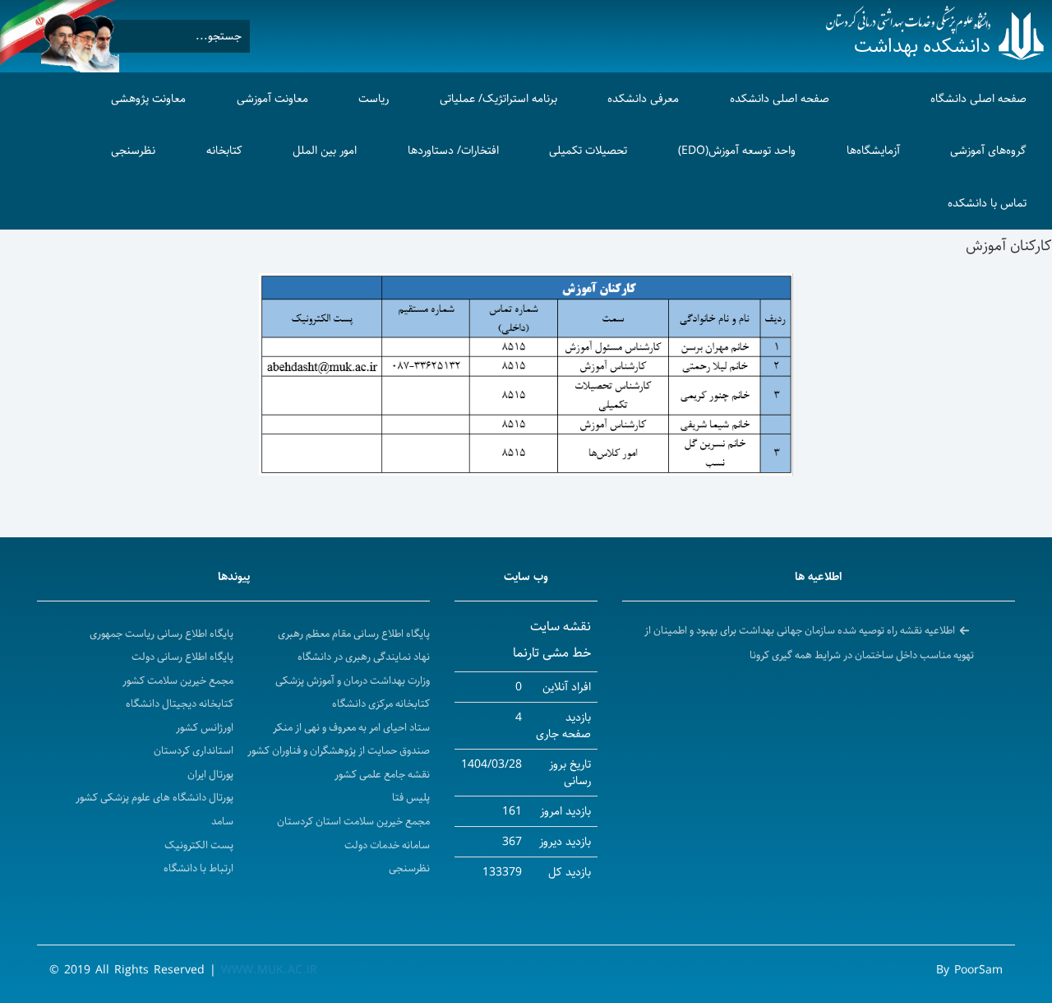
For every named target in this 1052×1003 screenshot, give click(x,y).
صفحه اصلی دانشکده (779, 99)
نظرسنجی (133, 151)
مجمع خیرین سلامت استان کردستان (353, 821)
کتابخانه (224, 151)
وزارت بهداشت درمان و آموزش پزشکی (352, 681)
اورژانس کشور (204, 728)
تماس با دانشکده (987, 203)
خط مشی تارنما (552, 653)
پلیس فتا (411, 798)
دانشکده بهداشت (922, 46)
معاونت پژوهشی (148, 99)
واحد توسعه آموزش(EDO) (737, 151)
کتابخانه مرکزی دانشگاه (381, 704)
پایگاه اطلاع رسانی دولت (182, 657)
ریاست (373, 99)
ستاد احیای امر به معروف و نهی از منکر (351, 728)
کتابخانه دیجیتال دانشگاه (179, 704)
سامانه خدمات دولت (387, 845)
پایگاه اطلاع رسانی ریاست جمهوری (161, 634)
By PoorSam (969, 970)
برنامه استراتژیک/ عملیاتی (498, 99)
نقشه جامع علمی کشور (382, 774)
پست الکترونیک (198, 845)
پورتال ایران (210, 774)
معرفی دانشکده (643, 99)
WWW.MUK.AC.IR (269, 970)
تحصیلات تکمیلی (588, 151)
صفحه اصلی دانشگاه (978, 99)
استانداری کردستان (193, 751)
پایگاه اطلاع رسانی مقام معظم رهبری (354, 634)
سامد (222, 821)
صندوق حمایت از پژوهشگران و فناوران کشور (338, 751)
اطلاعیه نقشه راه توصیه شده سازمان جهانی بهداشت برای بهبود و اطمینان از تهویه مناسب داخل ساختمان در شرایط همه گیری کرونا (809, 642)
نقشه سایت (560, 626)
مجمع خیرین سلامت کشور (177, 681)
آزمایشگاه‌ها (873, 151)
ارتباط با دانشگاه (198, 868)
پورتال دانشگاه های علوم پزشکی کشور (154, 798)
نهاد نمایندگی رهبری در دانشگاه (364, 657)
